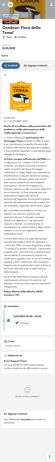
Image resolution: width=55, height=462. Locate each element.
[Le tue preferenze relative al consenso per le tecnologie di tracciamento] (50, 457)
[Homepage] (10, 5)
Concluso (24, 323)
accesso (26, 419)
